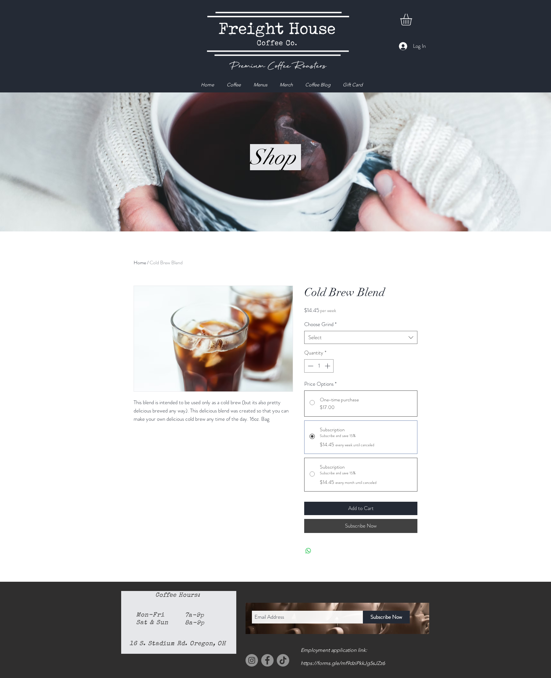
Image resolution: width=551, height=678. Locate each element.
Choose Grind (320, 324)
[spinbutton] (319, 366)
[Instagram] (252, 660)
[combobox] (360, 337)
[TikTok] (283, 660)
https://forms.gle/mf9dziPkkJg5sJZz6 (343, 663)
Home (140, 262)
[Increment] (328, 366)
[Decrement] (310, 366)
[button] (413, 20)
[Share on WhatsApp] (308, 551)
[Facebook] (267, 660)
